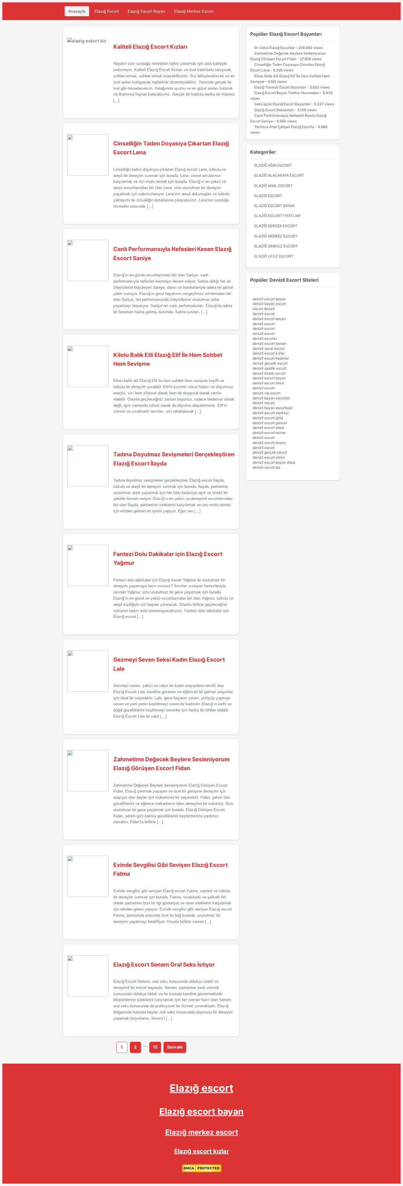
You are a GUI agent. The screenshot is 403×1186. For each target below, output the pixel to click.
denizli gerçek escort (270, 452)
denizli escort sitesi (268, 383)
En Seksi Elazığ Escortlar (274, 47)
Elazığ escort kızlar (201, 1151)
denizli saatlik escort (269, 368)
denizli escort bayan (269, 299)
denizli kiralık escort (269, 373)
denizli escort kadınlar (271, 358)
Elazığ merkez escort (201, 1132)
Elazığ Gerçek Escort (275, 226)
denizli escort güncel (270, 423)
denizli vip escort (267, 393)
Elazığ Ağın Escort (273, 165)
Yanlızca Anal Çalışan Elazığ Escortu (284, 126)
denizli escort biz (267, 467)
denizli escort (264, 313)
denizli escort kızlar (269, 353)
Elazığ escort (201, 1088)
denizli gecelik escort (270, 363)
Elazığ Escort (106, 11)
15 (155, 1046)
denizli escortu (265, 338)
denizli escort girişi (268, 418)
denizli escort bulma (269, 432)
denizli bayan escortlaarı (273, 408)
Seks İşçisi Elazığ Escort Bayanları (282, 104)
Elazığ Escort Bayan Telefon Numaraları (286, 93)
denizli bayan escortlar (271, 398)
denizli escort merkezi (271, 413)
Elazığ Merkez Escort (194, 11)
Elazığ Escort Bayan (146, 11)
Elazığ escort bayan (201, 1111)
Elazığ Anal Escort (273, 185)
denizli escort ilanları (269, 343)
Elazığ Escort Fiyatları (277, 216)
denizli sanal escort (268, 348)
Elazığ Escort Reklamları (274, 110)
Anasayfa (77, 11)
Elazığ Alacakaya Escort (279, 175)
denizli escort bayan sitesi (274, 462)
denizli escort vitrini (269, 457)
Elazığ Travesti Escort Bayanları (280, 87)
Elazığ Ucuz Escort (274, 256)
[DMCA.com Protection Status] (202, 1171)
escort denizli (264, 308)
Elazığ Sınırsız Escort (276, 246)
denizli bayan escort (269, 303)
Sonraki (175, 1046)
